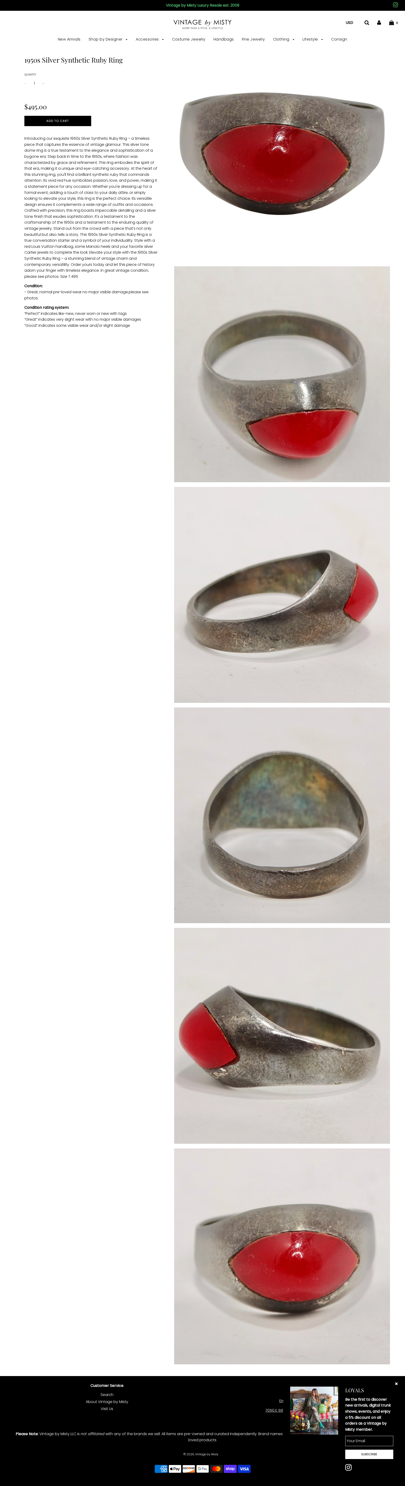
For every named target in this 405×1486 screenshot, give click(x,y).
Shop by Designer (106, 39)
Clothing (282, 39)
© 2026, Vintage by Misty (200, 1454)
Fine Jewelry (253, 39)
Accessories (148, 39)
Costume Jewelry (189, 39)
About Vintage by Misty (107, 1401)
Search (107, 1394)
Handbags (224, 39)
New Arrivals (69, 39)
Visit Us (107, 1408)
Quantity (30, 74)
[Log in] (379, 22)
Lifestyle (311, 39)
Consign (339, 39)
